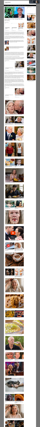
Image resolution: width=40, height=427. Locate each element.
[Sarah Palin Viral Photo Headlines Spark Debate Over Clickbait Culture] (7, 50)
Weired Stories (19, 5)
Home (5, 5)
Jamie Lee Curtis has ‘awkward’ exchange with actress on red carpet (16, 40)
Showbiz (11, 5)
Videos (25, 5)
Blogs (22, 5)
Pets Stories (8, 5)
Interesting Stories (15, 5)
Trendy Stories (7, 2)
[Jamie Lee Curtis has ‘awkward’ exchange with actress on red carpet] (7, 44)
